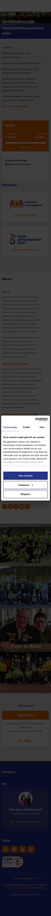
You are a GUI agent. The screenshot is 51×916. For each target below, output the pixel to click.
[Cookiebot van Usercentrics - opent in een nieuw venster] (36, 419)
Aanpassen (23, 485)
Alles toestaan (26, 475)
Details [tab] (26, 427)
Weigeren (25, 494)
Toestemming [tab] (10, 427)
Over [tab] (42, 427)
